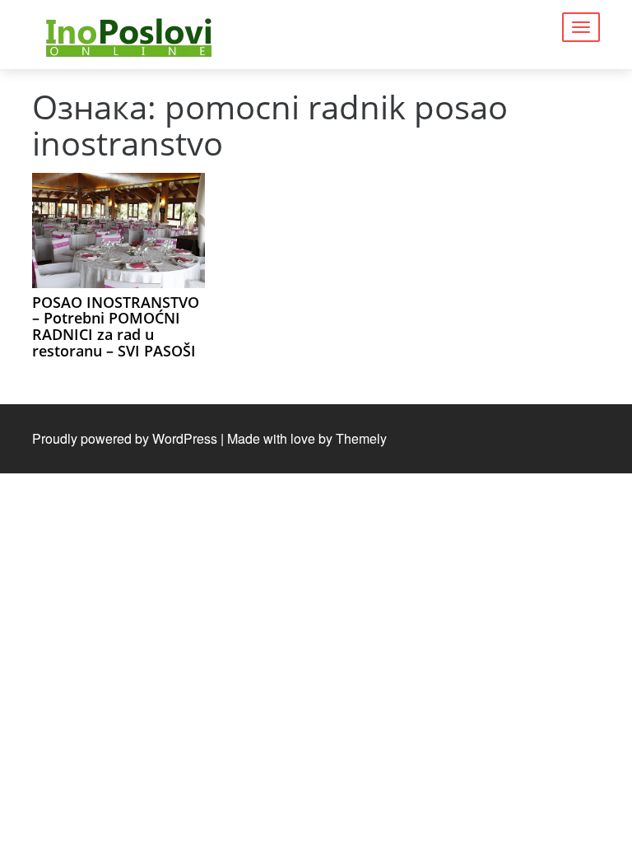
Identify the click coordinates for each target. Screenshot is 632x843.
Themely (361, 438)
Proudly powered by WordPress (124, 438)
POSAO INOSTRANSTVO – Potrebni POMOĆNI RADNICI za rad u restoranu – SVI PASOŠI (115, 326)
